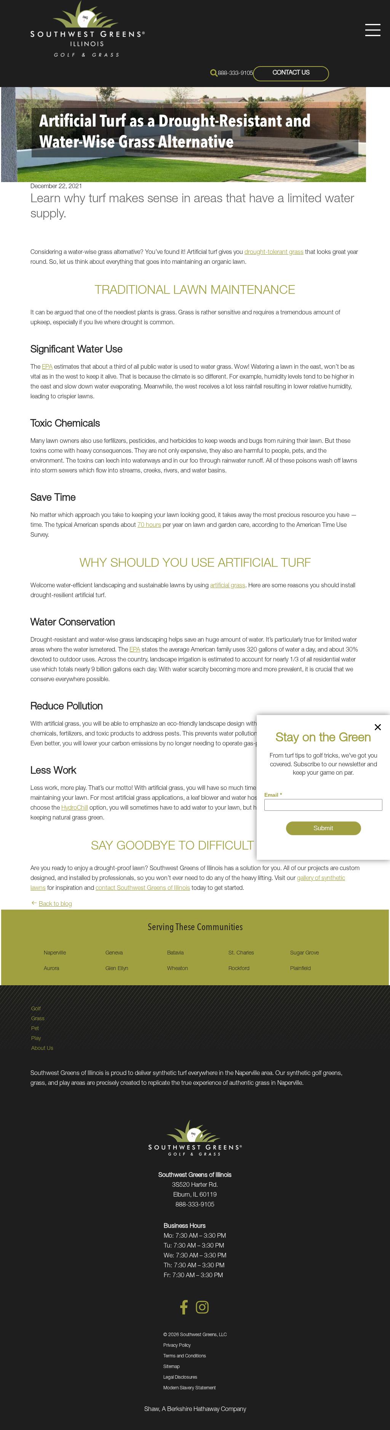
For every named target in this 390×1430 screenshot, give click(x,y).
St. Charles (241, 953)
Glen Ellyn (116, 969)
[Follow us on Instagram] (202, 1313)
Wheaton (177, 969)
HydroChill (74, 808)
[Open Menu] (372, 30)
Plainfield (300, 969)
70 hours (149, 526)
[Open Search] (214, 73)
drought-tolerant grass (274, 253)
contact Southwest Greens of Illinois (143, 889)
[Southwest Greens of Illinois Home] (87, 28)
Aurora (51, 969)
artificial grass (227, 586)
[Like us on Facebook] (184, 1313)
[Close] (377, 729)
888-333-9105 (235, 73)
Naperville (55, 953)
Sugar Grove (304, 953)
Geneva (114, 953)
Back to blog (55, 905)
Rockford (239, 969)
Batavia (175, 953)
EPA (47, 368)
